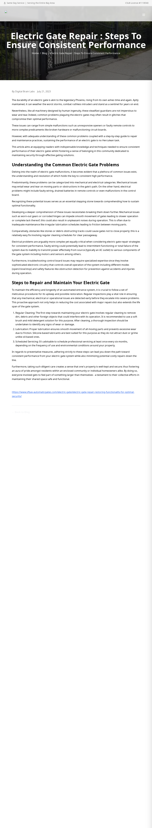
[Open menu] (143, 14)
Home (35, 53)
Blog (44, 53)
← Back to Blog (21, 412)
